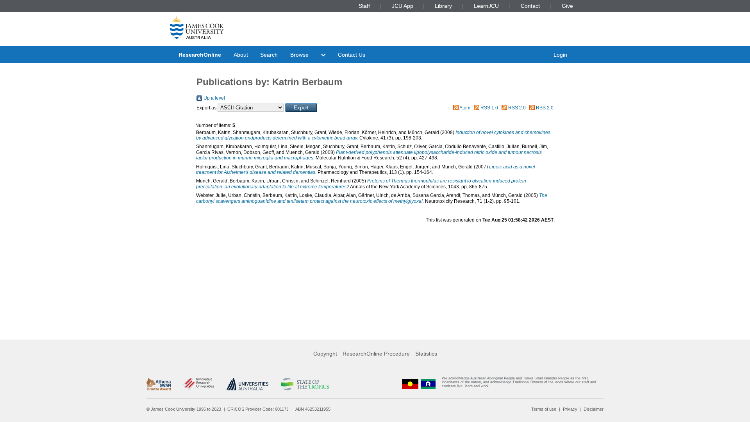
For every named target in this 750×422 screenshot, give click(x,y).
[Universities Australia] (247, 384)
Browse (299, 55)
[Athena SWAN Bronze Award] (158, 384)
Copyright (325, 353)
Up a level (214, 98)
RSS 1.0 (489, 108)
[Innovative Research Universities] (198, 384)
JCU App (402, 6)
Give (567, 6)
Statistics (426, 353)
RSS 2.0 (517, 108)
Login (560, 55)
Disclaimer (594, 409)
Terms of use (543, 409)
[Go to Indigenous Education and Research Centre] (410, 384)
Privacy (570, 409)
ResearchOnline (200, 55)
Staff (364, 6)
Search (269, 55)
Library (443, 6)
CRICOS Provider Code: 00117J (258, 409)
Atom (464, 108)
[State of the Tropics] (305, 384)
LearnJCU (486, 6)
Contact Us (351, 55)
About (241, 55)
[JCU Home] (197, 27)
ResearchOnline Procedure (376, 353)
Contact (530, 6)
